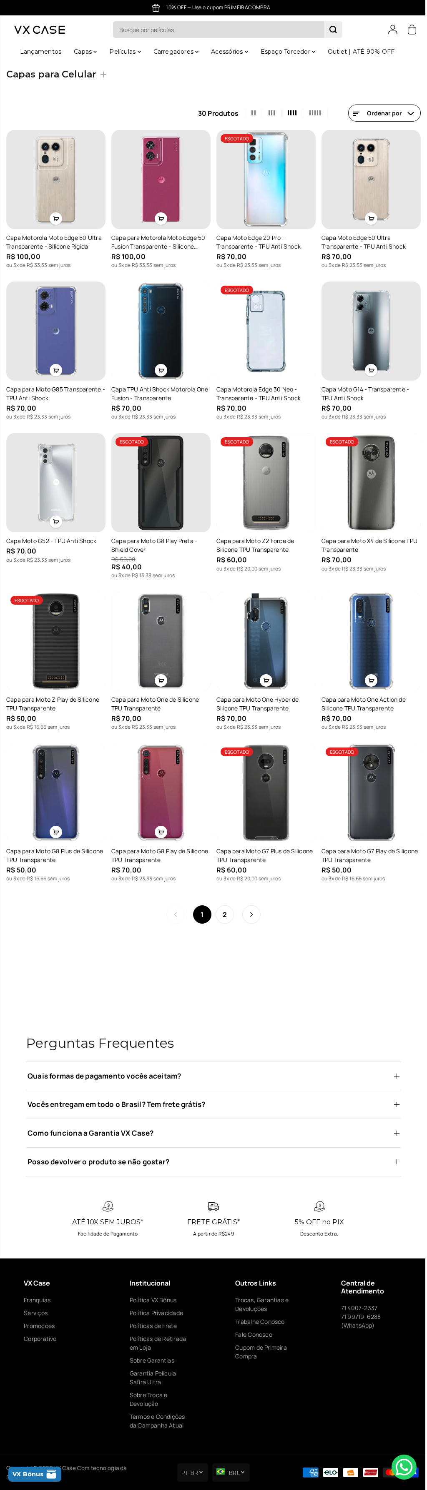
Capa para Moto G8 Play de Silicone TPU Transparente (159, 850)
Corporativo (40, 1339)
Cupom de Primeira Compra (259, 1351)
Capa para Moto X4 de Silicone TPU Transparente (366, 542)
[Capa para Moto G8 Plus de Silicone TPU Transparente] (55, 788)
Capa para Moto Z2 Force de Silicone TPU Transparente (253, 542)
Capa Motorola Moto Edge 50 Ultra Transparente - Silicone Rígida (54, 241)
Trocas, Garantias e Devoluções (259, 1304)
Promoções (39, 1326)
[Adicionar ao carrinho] (55, 218)
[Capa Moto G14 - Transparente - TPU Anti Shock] (368, 330)
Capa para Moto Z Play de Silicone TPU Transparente (52, 699)
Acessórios (225, 51)
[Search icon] (331, 29)
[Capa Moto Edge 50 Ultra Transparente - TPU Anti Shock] (368, 179)
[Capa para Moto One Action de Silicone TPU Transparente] (368, 637)
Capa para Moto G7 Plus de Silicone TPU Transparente (262, 850)
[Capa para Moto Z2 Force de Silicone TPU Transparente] (263, 480)
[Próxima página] (249, 909)
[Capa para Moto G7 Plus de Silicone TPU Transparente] (263, 788)
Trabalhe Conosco (257, 1322)
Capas (81, 51)
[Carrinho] (408, 29)
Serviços (36, 1313)
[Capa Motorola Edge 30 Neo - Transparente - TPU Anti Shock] (263, 330)
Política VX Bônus (152, 1300)
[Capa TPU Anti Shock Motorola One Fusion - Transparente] (160, 330)
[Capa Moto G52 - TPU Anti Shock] (55, 480)
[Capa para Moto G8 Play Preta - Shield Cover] (160, 480)
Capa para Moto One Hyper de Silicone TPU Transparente (255, 699)
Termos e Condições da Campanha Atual (156, 1421)
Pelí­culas (121, 51)
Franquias (37, 1300)
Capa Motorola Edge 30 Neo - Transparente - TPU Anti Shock (256, 391)
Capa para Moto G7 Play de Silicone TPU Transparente (367, 850)
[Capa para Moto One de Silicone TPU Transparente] (160, 637)
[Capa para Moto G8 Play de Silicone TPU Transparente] (160, 788)
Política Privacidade (155, 1313)
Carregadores (172, 51)
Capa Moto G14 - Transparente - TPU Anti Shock (362, 391)
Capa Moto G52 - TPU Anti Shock (51, 538)
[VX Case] (39, 30)
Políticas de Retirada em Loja (156, 1343)
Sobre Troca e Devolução (147, 1399)
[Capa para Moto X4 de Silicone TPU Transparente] (368, 480)
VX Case (64, 1468)
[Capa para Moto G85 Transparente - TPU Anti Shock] (55, 330)
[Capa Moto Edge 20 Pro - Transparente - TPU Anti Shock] (263, 179)
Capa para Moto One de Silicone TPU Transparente (154, 699)
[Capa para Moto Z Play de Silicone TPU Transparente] (55, 637)
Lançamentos (38, 51)
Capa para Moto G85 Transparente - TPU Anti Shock (53, 391)
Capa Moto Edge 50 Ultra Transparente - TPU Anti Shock (361, 241)
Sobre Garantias (150, 1360)
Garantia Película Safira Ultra (151, 1377)
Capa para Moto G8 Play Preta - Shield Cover (153, 542)
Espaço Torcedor (284, 51)
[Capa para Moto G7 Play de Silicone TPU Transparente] (368, 788)
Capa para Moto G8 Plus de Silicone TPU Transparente (54, 850)
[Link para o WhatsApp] (399, 1467)
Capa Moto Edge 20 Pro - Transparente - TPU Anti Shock (256, 241)
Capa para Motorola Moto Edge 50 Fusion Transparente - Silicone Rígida (158, 241)
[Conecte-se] (388, 29)
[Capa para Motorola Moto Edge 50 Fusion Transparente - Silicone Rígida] (160, 179)
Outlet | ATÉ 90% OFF (359, 51)
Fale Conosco (251, 1334)
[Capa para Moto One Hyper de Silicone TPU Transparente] (263, 637)
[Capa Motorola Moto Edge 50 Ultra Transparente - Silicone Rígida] (55, 179)
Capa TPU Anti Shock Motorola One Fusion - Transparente (159, 391)
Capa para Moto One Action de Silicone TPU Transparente (361, 699)
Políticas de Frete (152, 1326)
